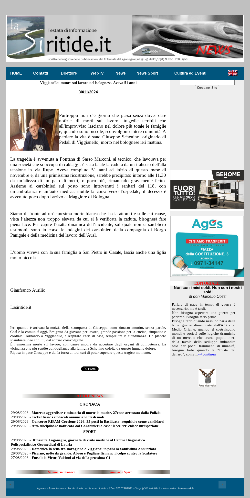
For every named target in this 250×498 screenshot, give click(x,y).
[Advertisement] (207, 130)
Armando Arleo (186, 488)
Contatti (40, 73)
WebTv (97, 73)
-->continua (207, 354)
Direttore (69, 73)
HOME (16, 73)
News (120, 73)
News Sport (147, 73)
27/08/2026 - (61, 458)
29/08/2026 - (86, 413)
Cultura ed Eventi (190, 73)
